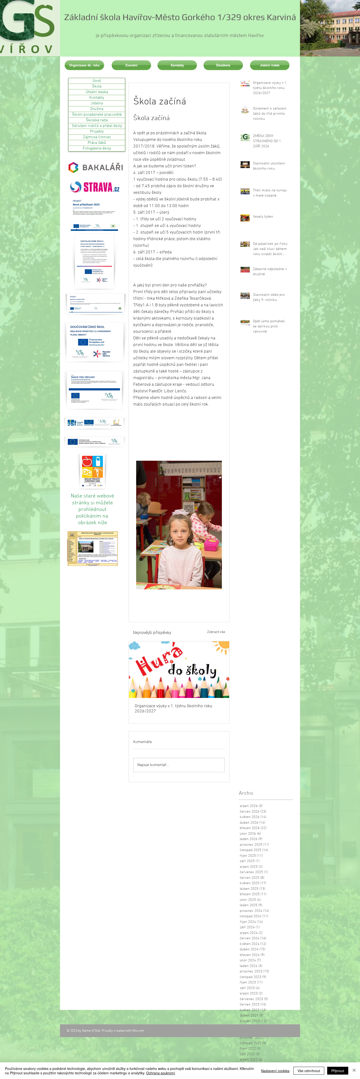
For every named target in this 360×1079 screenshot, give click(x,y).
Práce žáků (97, 142)
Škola (96, 86)
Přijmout (337, 1070)
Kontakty (96, 97)
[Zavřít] (354, 1070)
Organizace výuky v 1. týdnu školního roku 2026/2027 (173, 709)
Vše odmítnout (309, 1070)
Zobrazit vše (216, 632)
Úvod (97, 80)
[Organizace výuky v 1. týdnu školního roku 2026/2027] (179, 669)
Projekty (97, 131)
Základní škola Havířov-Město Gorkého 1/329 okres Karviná (180, 17)
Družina (96, 109)
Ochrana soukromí (160, 1072)
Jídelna (97, 103)
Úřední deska (97, 92)
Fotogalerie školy (97, 148)
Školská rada (97, 120)
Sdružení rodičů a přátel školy (97, 126)
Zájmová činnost (97, 137)
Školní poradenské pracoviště (97, 114)
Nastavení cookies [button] (275, 1070)
